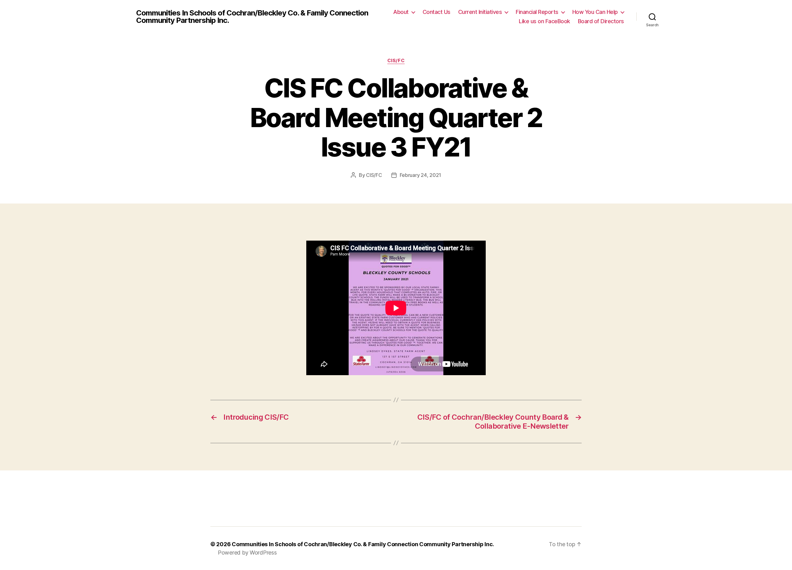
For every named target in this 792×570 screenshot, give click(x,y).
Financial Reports (537, 12)
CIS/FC (396, 60)
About (401, 12)
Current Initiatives (480, 12)
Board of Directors (601, 21)
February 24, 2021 (420, 175)
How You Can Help (595, 12)
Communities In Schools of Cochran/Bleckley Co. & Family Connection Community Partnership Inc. (252, 16)
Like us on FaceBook (544, 21)
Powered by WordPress (247, 552)
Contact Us (436, 12)
